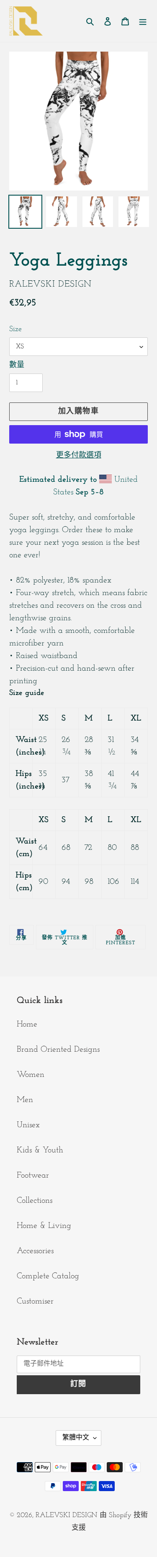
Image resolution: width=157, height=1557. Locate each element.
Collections (34, 1200)
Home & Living (44, 1226)
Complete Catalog (48, 1276)
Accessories (35, 1251)
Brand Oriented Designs (58, 1049)
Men (25, 1100)
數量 (16, 365)
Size (15, 329)
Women (30, 1075)
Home (27, 1024)
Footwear (33, 1175)
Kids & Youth (40, 1150)
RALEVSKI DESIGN (66, 1515)
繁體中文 (75, 1437)
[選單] (143, 20)
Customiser (35, 1301)
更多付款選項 (78, 456)
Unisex (28, 1125)
